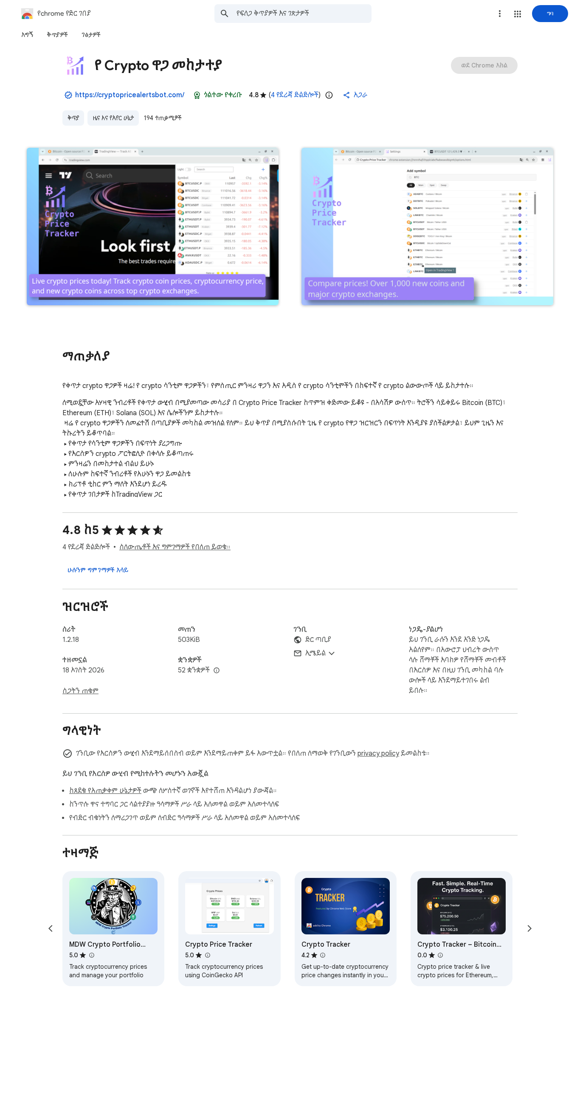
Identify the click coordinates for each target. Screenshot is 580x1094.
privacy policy (378, 753)
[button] (517, 14)
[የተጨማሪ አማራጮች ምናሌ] (499, 13)
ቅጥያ (73, 118)
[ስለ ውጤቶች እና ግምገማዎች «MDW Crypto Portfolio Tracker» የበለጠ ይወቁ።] (91, 955)
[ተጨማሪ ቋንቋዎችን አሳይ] (216, 671)
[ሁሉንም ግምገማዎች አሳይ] (97, 570)
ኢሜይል (315, 653)
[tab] (27, 34)
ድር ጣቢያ (318, 640)
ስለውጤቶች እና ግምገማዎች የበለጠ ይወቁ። (175, 547)
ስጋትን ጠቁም (80, 691)
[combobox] (304, 13)
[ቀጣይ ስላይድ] (529, 928)
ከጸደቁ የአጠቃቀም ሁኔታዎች (105, 791)
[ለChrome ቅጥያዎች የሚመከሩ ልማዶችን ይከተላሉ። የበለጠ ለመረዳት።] (197, 95)
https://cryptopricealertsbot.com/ (129, 95)
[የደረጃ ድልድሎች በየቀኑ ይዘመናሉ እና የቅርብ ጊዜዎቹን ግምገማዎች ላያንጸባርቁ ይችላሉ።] (329, 95)
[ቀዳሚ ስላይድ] (50, 928)
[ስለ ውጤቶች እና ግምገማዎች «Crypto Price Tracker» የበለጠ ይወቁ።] (207, 955)
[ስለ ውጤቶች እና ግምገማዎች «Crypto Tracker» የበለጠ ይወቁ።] (323, 955)
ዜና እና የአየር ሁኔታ (113, 118)
